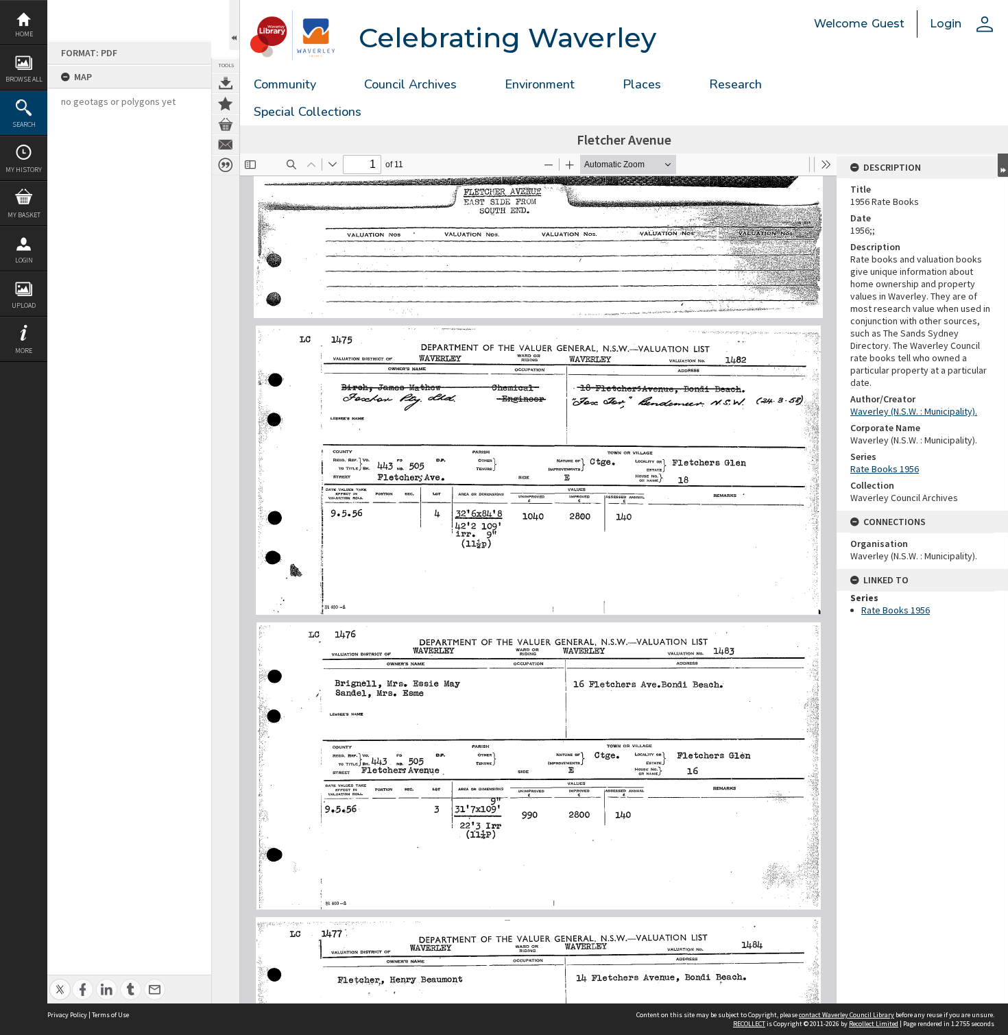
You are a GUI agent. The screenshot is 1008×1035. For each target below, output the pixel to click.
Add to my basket (225, 124)
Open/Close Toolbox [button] (234, 25)
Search (24, 124)
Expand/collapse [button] (1003, 165)
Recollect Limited (873, 1023)
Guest (888, 23)
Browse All (24, 79)
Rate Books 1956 (884, 469)
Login (24, 260)
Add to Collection (225, 103)
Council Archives (410, 84)
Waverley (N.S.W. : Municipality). (913, 411)
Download (225, 83)
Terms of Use (110, 1014)
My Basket (24, 214)
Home (24, 33)
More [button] (23, 350)
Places (642, 84)
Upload (24, 305)
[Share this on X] (60, 981)
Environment (540, 84)
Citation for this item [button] (225, 165)
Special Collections (307, 112)
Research (735, 84)
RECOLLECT (749, 1023)
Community (285, 84)
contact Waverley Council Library (846, 1014)
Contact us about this (225, 144)
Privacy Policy (67, 1014)
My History (23, 169)
